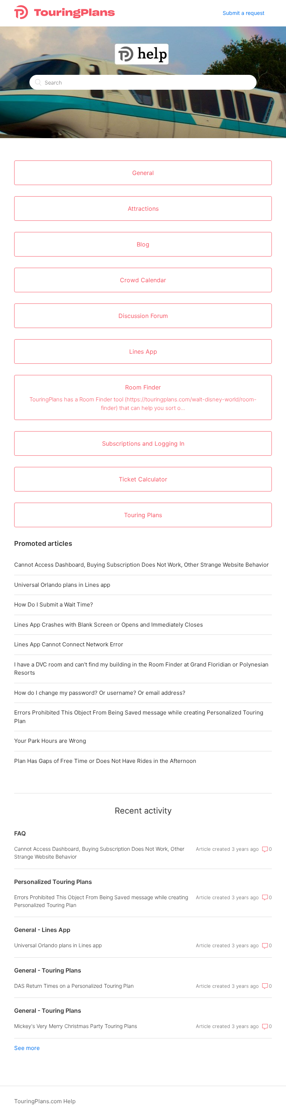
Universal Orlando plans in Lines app (62, 584)
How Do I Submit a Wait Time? (53, 604)
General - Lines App (42, 929)
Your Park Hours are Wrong (50, 740)
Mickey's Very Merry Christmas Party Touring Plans (75, 1026)
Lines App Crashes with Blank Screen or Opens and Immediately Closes (108, 624)
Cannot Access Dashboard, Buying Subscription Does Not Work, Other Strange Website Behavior (141, 564)
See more (27, 1047)
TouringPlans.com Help (45, 1101)
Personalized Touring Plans (53, 881)
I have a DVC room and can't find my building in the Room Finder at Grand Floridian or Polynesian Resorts (141, 669)
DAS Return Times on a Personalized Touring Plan (74, 986)
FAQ (20, 833)
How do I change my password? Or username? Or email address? (99, 692)
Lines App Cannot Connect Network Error (68, 644)
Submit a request (243, 13)
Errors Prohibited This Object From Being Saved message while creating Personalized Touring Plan (138, 717)
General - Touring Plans (47, 970)
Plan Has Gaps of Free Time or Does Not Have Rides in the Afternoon (105, 760)
